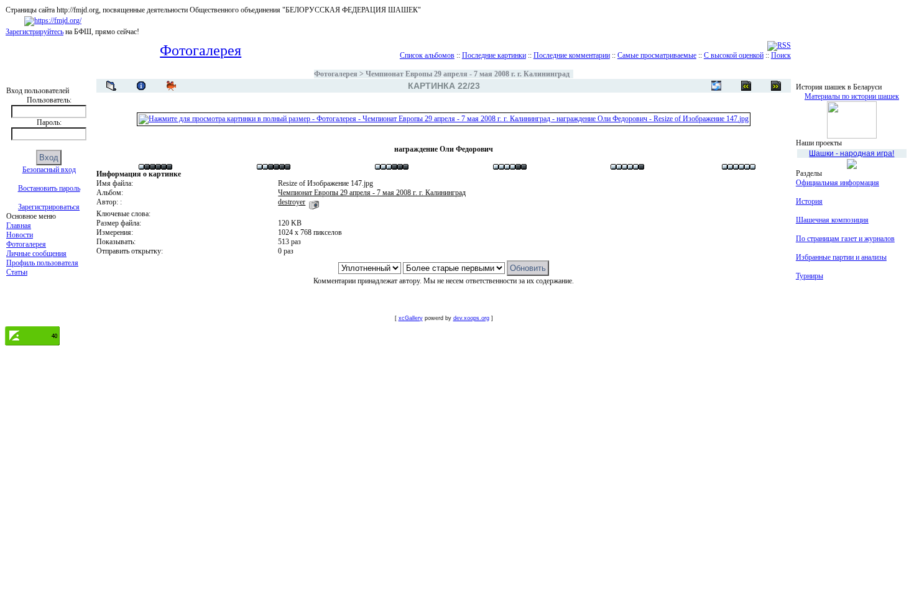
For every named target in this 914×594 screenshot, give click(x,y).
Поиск (781, 55)
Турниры (809, 276)
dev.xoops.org (471, 318)
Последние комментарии (571, 55)
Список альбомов (427, 55)
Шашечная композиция (832, 220)
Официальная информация (837, 182)
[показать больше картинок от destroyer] (314, 202)
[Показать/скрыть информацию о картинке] (141, 86)
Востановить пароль (49, 188)
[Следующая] (746, 86)
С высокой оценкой (734, 55)
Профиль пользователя (42, 262)
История (809, 201)
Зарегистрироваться (49, 207)
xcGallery (411, 318)
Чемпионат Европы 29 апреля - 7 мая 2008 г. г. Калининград (468, 74)
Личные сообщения (36, 253)
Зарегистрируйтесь (34, 31)
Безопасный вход (49, 169)
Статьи (16, 272)
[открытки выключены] (716, 86)
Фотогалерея (26, 244)
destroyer (291, 202)
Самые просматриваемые (656, 55)
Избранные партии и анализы (841, 257)
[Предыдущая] (776, 86)
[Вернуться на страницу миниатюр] (111, 86)
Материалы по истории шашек (852, 96)
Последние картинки (494, 55)
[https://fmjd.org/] (52, 20)
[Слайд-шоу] (171, 86)
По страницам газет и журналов (845, 238)
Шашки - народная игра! (851, 153)
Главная (18, 225)
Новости (19, 235)
